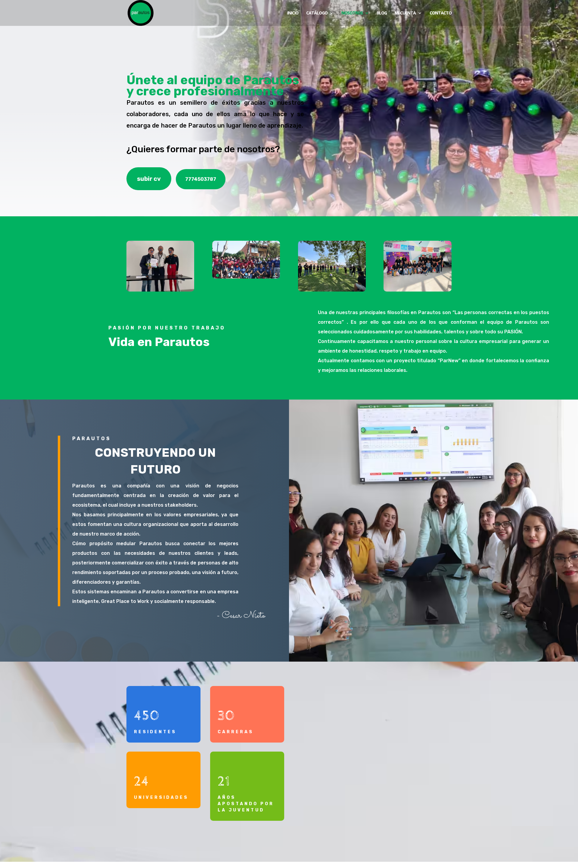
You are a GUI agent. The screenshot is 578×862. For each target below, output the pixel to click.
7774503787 (200, 179)
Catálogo (317, 13)
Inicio (292, 13)
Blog (382, 13)
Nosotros (352, 13)
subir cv (149, 178)
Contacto (441, 13)
